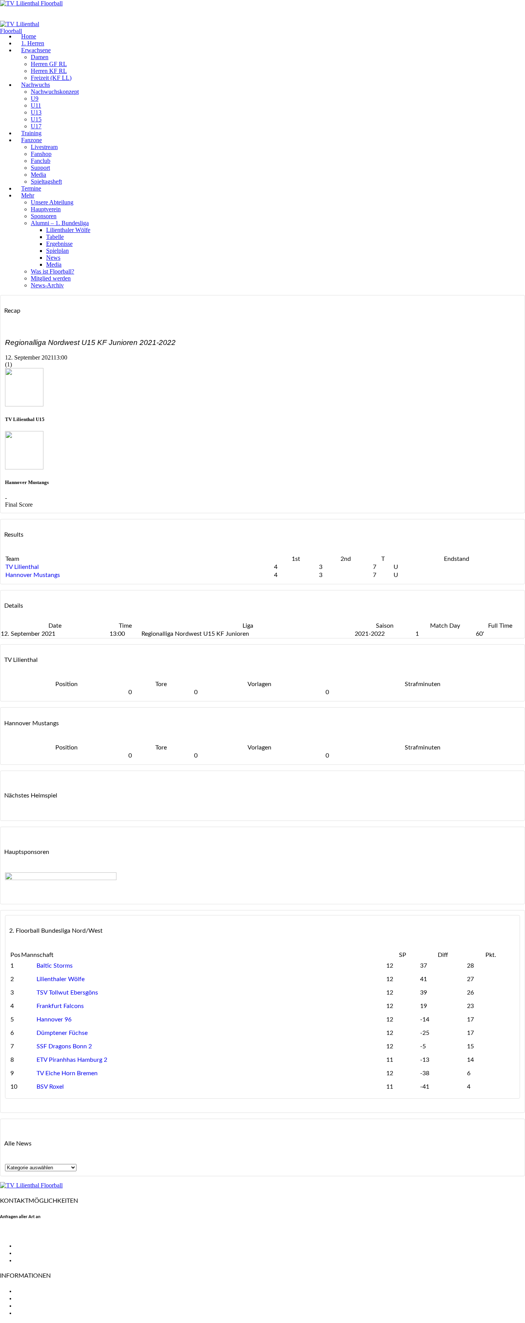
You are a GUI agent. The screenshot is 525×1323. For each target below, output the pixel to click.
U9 (34, 98)
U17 (36, 126)
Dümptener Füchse (62, 1033)
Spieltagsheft (46, 181)
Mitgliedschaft (34, 1298)
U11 (36, 105)
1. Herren (32, 43)
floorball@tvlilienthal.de (32, 1232)
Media (38, 174)
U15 (36, 119)
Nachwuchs (35, 84)
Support (40, 167)
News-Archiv (47, 285)
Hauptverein (46, 209)
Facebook (28, 1246)
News (53, 257)
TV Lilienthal (22, 567)
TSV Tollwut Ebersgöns (67, 993)
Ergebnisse (59, 243)
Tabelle (55, 237)
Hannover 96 (54, 1019)
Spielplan (57, 250)
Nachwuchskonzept (55, 91)
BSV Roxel (50, 1087)
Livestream (44, 147)
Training (31, 133)
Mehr (27, 195)
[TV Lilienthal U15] (24, 404)
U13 (36, 112)
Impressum (30, 1306)
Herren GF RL (49, 64)
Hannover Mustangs (32, 575)
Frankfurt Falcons (60, 1006)
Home (28, 36)
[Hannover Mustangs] (24, 467)
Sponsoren (43, 216)
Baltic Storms (55, 966)
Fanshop (41, 154)
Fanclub (40, 161)
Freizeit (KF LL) (51, 78)
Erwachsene (36, 50)
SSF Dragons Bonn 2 (64, 1046)
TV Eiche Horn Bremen (67, 1073)
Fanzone (31, 140)
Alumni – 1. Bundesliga (60, 223)
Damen (39, 57)
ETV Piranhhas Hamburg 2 (72, 1060)
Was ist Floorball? (52, 271)
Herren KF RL (49, 71)
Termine (31, 188)
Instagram (28, 1260)
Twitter (25, 1253)
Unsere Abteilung (52, 202)
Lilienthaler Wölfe (68, 230)
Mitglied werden (51, 278)
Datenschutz (32, 1313)
